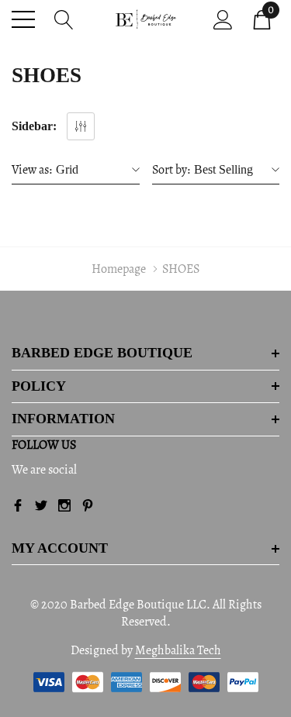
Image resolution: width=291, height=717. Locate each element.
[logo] (146, 19)
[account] (223, 18)
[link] (17, 505)
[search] (64, 18)
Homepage (119, 268)
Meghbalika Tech (178, 650)
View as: (32, 169)
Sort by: (171, 169)
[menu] (23, 19)
